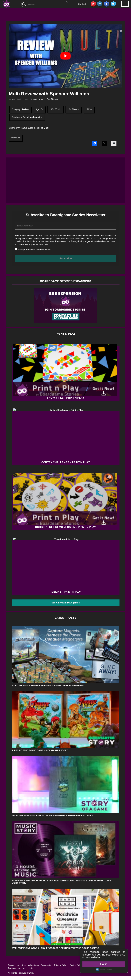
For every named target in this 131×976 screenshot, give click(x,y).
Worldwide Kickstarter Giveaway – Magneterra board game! (48, 685)
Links (30, 968)
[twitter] (113, 3)
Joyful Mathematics (32, 117)
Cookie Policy (76, 965)
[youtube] (93, 3)
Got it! (104, 964)
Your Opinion (52, 99)
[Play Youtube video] (65, 56)
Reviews (15, 137)
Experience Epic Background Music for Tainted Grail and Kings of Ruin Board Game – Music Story (62, 882)
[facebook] (106, 3)
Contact (82, 4)
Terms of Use (14, 968)
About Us (21, 965)
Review (25, 109)
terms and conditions (39, 249)
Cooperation (46, 965)
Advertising (33, 965)
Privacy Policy (77, 241)
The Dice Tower (36, 99)
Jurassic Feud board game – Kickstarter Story (40, 750)
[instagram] (99, 3)
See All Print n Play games (65, 602)
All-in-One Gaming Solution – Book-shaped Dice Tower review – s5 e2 (52, 815)
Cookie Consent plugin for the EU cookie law (104, 969)
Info (24, 968)
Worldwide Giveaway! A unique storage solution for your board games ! (55, 948)
